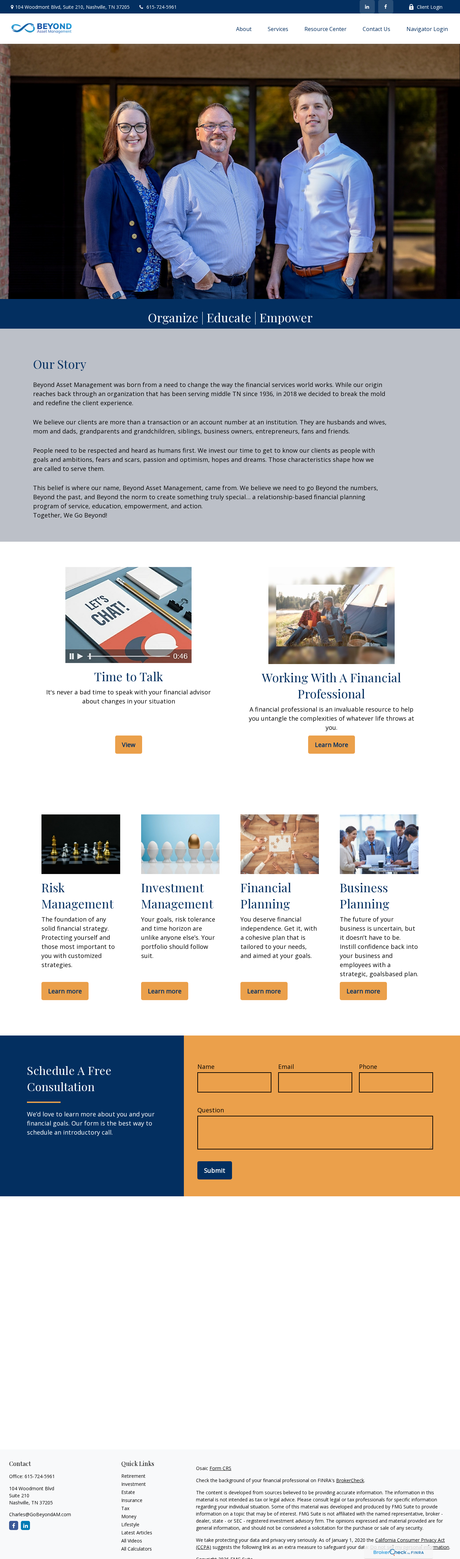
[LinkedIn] (367, 6)
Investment (133, 1484)
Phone (368, 1066)
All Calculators (136, 1549)
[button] (244, 29)
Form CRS (220, 1468)
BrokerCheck (350, 1480)
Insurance (131, 1500)
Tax (125, 1508)
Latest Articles (136, 1532)
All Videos (131, 1540)
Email (286, 1066)
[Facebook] (385, 6)
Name (206, 1066)
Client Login (429, 7)
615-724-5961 (161, 7)
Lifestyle (130, 1524)
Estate (128, 1492)
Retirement (133, 1476)
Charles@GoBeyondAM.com (40, 1514)
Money (128, 1516)
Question (210, 1110)
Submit (214, 1170)
